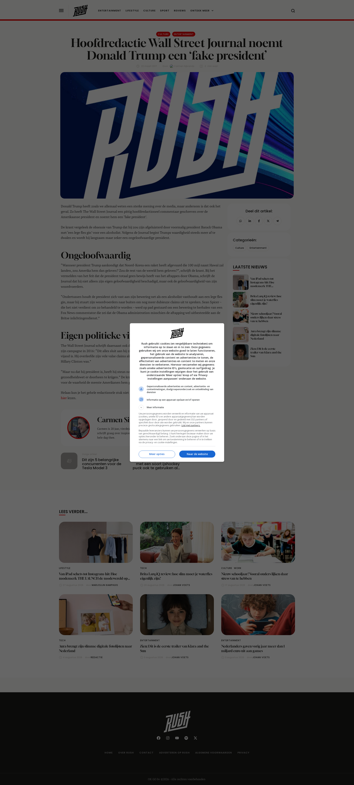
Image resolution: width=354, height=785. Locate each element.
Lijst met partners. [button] (190, 425)
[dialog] (177, 392)
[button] (177, 407)
